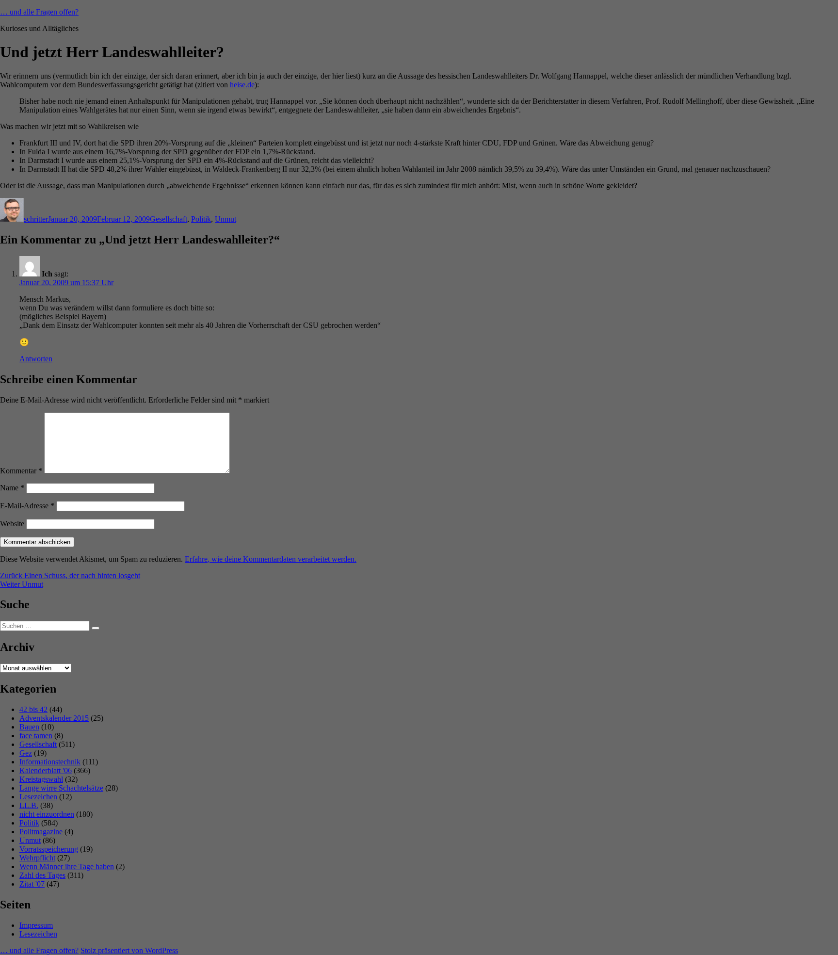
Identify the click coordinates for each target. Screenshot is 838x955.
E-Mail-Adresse (27, 506)
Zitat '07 (32, 884)
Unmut (225, 219)
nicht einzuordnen (46, 814)
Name (12, 488)
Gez (25, 753)
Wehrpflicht (37, 858)
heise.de (242, 85)
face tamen (35, 735)
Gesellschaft (168, 219)
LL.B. (28, 805)
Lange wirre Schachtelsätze (61, 788)
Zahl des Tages (42, 875)
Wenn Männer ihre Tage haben (66, 866)
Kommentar (21, 471)
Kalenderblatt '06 (45, 770)
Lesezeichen (38, 797)
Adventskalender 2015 (54, 718)
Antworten (35, 359)
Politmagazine (41, 831)
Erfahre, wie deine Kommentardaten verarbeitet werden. (270, 559)
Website (12, 523)
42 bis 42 (33, 709)
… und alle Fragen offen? (39, 12)
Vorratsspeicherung (48, 849)
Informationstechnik (50, 762)
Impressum (36, 925)
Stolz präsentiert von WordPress (129, 950)
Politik (201, 219)
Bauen (29, 727)
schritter (36, 219)
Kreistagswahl (41, 779)
